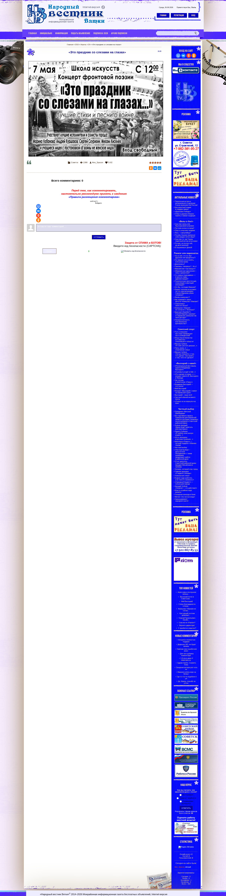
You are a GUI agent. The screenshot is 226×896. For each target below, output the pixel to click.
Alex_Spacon (97, 162)
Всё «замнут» (187, 795)
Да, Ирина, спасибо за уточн (186, 682)
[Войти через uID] (38, 206)
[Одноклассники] (151, 168)
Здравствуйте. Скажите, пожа (186, 664)
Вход (193, 15)
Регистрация (179, 15)
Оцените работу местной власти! (186, 818)
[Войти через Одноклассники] (38, 220)
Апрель (83, 44)
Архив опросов (191, 811)
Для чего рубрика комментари (187, 654)
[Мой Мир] (159, 168)
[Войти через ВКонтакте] (38, 211)
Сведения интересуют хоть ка (186, 668)
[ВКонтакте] (155, 168)
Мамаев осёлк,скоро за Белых (187, 673)
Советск (74, 162)
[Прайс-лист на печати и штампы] (186, 167)
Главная (163, 15)
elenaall (188, 867)
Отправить (99, 237)
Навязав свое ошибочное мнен (187, 650)
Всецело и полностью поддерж (186, 641)
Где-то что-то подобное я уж (186, 677)
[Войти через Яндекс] (38, 215)
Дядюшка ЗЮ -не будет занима (187, 645)
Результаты (179, 811)
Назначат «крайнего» (188, 798)
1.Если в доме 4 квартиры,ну (186, 659)
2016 (77, 44)
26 (89, 44)
